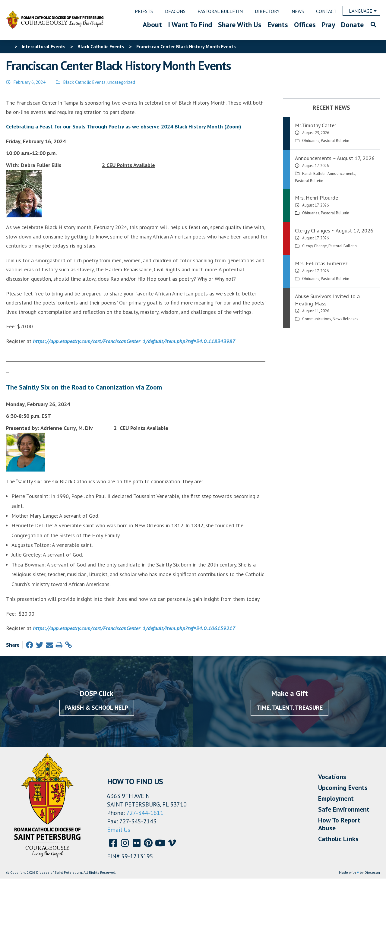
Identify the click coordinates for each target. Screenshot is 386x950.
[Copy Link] (68, 645)
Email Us (118, 830)
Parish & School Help (96, 708)
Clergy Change (314, 245)
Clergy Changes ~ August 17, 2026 (334, 230)
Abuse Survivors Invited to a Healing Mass (327, 300)
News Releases (345, 318)
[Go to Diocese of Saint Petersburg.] (8, 46)
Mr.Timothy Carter (315, 125)
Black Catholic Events (84, 82)
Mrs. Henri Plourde (316, 197)
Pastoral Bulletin (335, 140)
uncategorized (121, 82)
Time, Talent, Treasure (289, 708)
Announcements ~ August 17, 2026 (335, 158)
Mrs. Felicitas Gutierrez (321, 263)
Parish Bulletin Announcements (328, 173)
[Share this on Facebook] (29, 645)
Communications (316, 318)
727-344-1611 (144, 813)
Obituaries (310, 140)
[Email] (49, 645)
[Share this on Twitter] (39, 645)
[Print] (59, 645)
